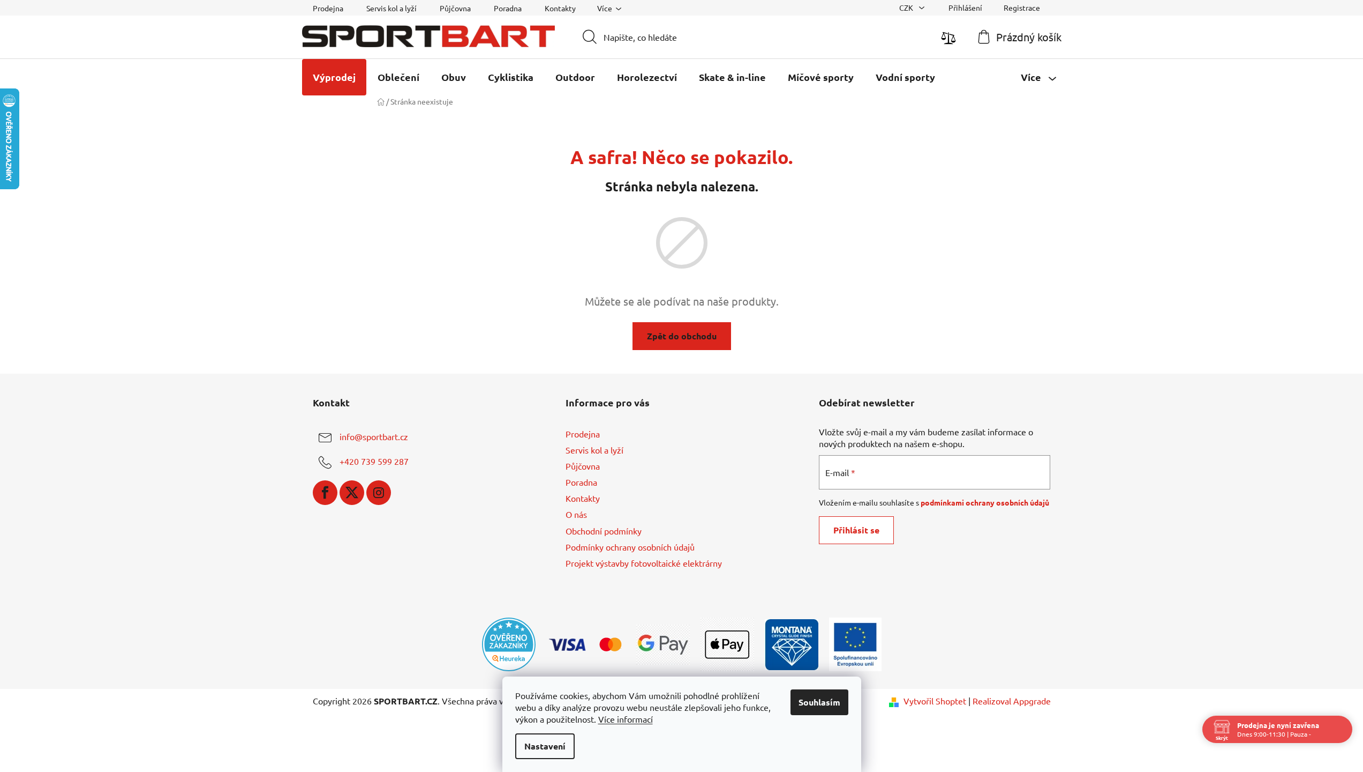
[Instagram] (378, 492)
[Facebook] (325, 492)
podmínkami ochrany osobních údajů (985, 502)
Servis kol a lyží (391, 8)
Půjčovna (455, 8)
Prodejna (328, 8)
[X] (352, 492)
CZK (907, 7)
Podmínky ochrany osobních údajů (630, 546)
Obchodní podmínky (604, 530)
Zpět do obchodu (682, 336)
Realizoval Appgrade (1012, 700)
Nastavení (545, 746)
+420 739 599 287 (374, 461)
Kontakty (560, 8)
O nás (576, 514)
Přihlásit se (856, 530)
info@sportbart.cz (374, 436)
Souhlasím (819, 702)
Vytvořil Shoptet (934, 700)
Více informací (625, 719)
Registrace (1022, 7)
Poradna (508, 8)
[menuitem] (334, 77)
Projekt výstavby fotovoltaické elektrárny (644, 563)
